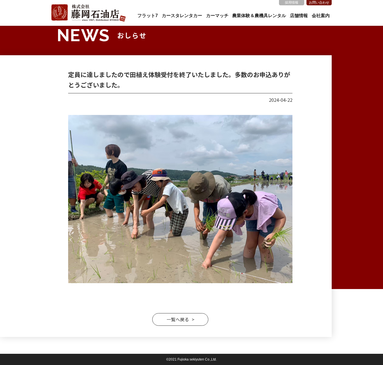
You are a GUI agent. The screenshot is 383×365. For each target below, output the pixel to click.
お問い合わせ (319, 2)
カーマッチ (217, 15)
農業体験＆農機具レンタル (259, 15)
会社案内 (321, 15)
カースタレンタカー (182, 15)
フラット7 (147, 15)
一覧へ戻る (178, 319)
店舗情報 (299, 15)
